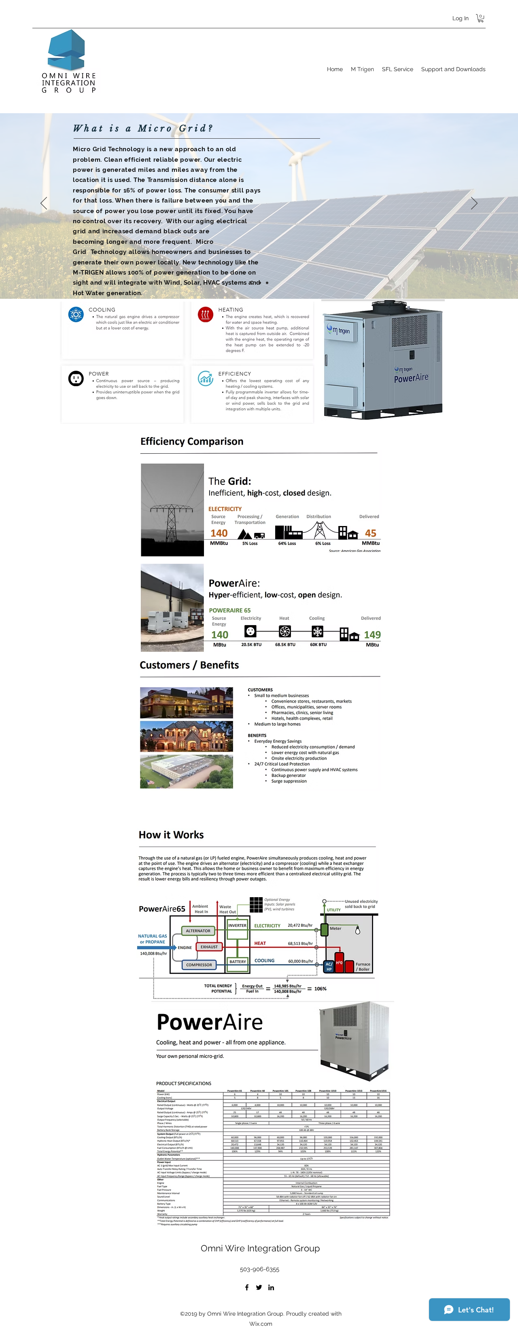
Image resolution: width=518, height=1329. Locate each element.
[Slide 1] (252, 283)
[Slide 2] (260, 282)
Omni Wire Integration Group (260, 1248)
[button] (481, 18)
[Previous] (43, 204)
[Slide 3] (267, 282)
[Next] (474, 204)
